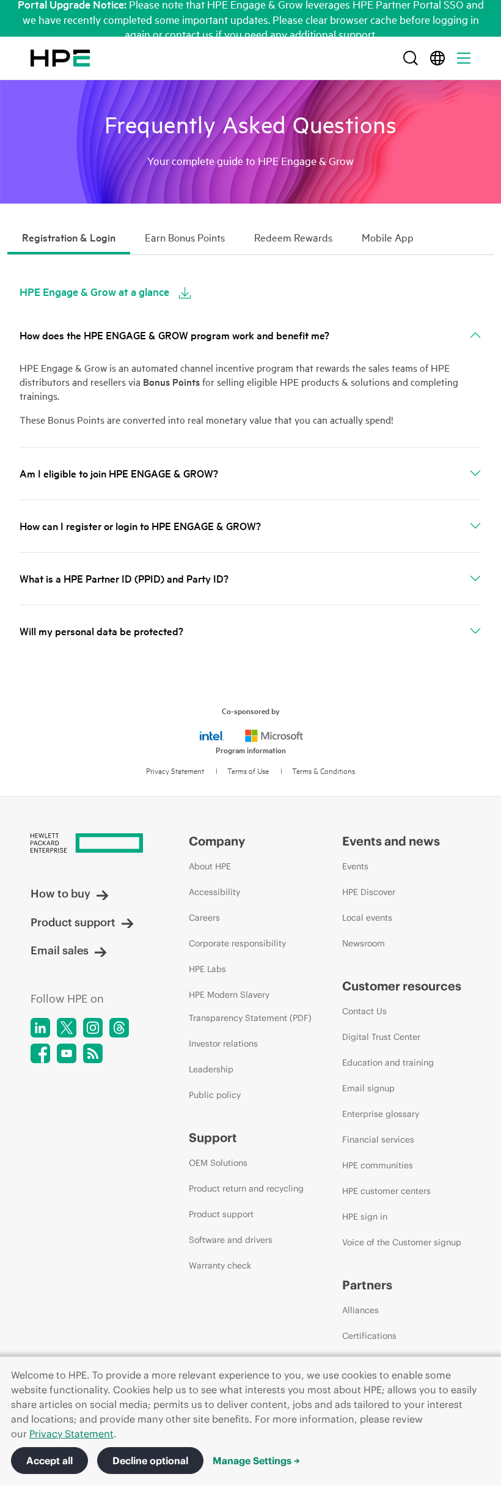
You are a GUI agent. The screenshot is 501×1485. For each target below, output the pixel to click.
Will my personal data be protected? (101, 631)
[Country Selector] (437, 58)
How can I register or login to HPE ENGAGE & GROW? (140, 526)
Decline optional (150, 1460)
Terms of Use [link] (248, 771)
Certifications (369, 1335)
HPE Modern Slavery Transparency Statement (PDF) (250, 1006)
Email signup (368, 1088)
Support (213, 1137)
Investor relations (223, 1043)
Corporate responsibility (237, 943)
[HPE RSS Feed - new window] (93, 1053)
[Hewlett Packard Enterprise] (60, 58)
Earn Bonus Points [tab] (185, 237)
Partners (367, 1284)
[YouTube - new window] (66, 1053)
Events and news (391, 841)
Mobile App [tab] (388, 237)
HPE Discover (368, 891)
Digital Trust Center (381, 1036)
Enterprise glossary (380, 1113)
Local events (367, 917)
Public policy (215, 1094)
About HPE (210, 866)
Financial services (378, 1139)
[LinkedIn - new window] (40, 1027)
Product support (73, 922)
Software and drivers (230, 1239)
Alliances (360, 1310)
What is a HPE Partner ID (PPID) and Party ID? (124, 578)
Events (355, 866)
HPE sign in (364, 1216)
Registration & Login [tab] (68, 237)
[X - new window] (66, 1027)
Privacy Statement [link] (175, 771)
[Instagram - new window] (93, 1027)
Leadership (211, 1069)
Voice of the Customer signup (401, 1242)
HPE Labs (207, 969)
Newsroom (363, 943)
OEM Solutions (218, 1162)
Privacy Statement (71, 1434)
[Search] (410, 58)
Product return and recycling (246, 1188)
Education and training (388, 1062)
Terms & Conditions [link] (323, 771)
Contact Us (364, 1011)
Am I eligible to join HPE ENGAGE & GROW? (119, 473)
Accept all (49, 1460)
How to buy (60, 894)
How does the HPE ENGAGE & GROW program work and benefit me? (174, 335)
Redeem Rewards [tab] (293, 237)
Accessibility (214, 891)
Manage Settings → (256, 1460)
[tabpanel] (250, 461)
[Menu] (463, 58)
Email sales (60, 950)
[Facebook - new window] (40, 1053)
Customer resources (401, 985)
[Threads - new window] (119, 1027)
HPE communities (377, 1165)
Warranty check (220, 1265)
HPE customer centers (386, 1190)
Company (217, 841)
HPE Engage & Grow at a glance (94, 291)
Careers (204, 917)
